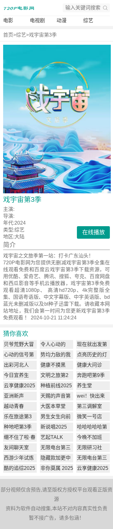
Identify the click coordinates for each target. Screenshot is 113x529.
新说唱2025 (53, 427)
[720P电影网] (19, 8)
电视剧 (37, 20)
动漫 (61, 20)
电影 (8, 20)
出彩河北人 (16, 365)
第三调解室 (89, 406)
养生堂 (84, 385)
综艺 (88, 20)
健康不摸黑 (53, 365)
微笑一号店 (89, 416)
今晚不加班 (89, 437)
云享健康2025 (19, 385)
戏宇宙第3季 (43, 35)
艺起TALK (51, 437)
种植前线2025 (56, 385)
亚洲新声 (14, 396)
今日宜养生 (16, 375)
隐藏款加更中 (55, 457)
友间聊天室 (16, 447)
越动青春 (14, 406)
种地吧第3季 (18, 427)
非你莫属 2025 (56, 468)
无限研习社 (89, 447)
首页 (8, 35)
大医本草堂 (53, 406)
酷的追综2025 (19, 468)
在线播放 (93, 232)
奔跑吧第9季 (91, 375)
